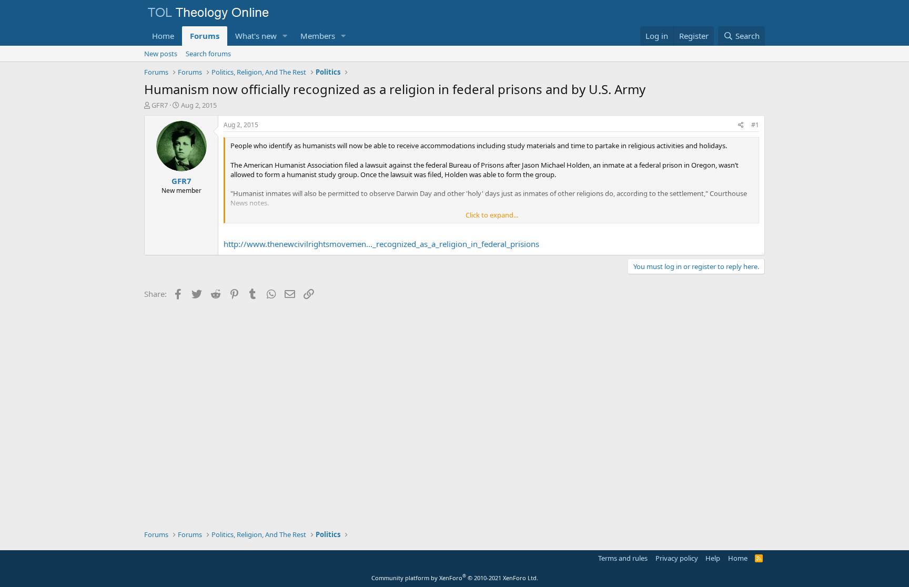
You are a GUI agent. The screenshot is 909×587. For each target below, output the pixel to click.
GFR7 (160, 105)
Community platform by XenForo (454, 578)
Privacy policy (676, 558)
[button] (285, 36)
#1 (755, 124)
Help (712, 558)
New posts (160, 53)
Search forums (208, 53)
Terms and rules (623, 558)
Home (163, 35)
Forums (204, 35)
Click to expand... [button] (492, 215)
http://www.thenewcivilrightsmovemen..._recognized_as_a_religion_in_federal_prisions (381, 244)
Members (317, 35)
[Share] (741, 125)
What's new (256, 35)
